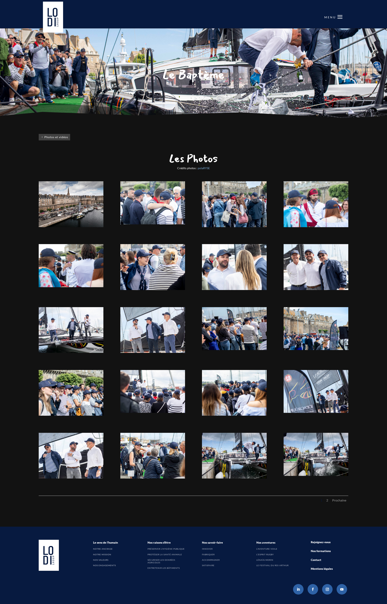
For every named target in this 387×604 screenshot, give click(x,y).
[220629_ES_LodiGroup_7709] (152, 477)
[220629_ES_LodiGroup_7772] (234, 477)
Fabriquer (208, 554)
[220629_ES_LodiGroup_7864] (316, 226)
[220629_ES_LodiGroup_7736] (234, 414)
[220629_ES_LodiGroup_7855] (234, 289)
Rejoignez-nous (321, 542)
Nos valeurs (100, 560)
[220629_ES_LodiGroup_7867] (152, 223)
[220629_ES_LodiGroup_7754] (234, 349)
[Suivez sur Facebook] (313, 589)
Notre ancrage (103, 549)
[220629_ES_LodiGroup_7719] (71, 477)
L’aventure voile (266, 549)
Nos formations (321, 551)
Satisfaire (208, 565)
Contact (316, 560)
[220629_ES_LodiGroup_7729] (316, 411)
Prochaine (339, 500)
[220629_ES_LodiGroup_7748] (152, 351)
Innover (207, 549)
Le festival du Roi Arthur (272, 565)
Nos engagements (104, 565)
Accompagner (211, 560)
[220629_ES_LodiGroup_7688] (152, 289)
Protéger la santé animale (165, 554)
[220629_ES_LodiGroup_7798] (316, 289)
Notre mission (102, 554)
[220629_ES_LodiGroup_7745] (71, 414)
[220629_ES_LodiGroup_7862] (71, 286)
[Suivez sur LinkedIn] (298, 589)
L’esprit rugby (265, 554)
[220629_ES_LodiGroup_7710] (316, 349)
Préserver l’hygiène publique (166, 549)
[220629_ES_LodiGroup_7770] (316, 475)
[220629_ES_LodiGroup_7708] (234, 226)
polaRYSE (204, 168)
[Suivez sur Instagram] (327, 589)
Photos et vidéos (56, 137)
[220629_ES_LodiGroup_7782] (71, 351)
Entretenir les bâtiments (164, 568)
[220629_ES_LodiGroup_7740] (152, 411)
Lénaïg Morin (264, 560)
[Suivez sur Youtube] (342, 589)
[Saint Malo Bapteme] (71, 226)
